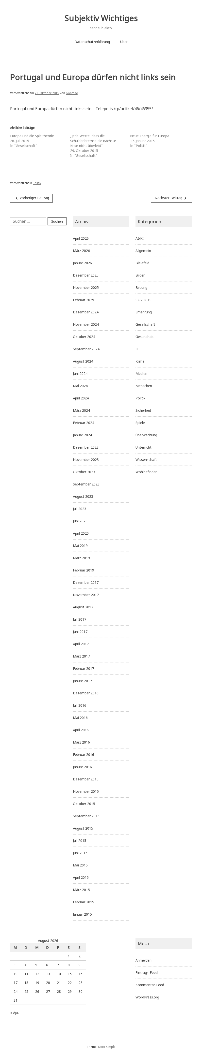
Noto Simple (107, 1047)
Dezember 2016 (86, 693)
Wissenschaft (146, 459)
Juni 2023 (80, 521)
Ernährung (143, 312)
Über (124, 41)
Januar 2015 (82, 914)
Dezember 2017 (86, 582)
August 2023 (83, 496)
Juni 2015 (80, 852)
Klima (139, 361)
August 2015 (83, 828)
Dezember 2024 (86, 312)
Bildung (141, 287)
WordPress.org (147, 997)
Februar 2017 (83, 668)
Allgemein (143, 250)
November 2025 (86, 287)
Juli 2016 (79, 705)
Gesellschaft (145, 324)
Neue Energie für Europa (149, 135)
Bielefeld (142, 263)
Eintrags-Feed (146, 972)
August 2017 (83, 607)
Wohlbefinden (146, 471)
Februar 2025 (83, 299)
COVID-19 (143, 299)
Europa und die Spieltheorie (32, 135)
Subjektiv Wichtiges (101, 18)
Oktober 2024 (84, 336)
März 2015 (81, 889)
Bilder (140, 275)
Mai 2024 (80, 385)
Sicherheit (143, 410)
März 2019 (81, 558)
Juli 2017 (79, 619)
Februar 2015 (83, 902)
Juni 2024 (80, 373)
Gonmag (72, 93)
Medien (141, 373)
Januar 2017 (82, 680)
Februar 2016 (83, 754)
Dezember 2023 (86, 447)
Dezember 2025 (86, 275)
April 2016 (81, 730)
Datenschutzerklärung (92, 41)
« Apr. (14, 1012)
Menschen (143, 385)
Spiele (140, 422)
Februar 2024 (83, 422)
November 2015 (86, 791)
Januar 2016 (82, 766)
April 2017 (81, 644)
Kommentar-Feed (149, 984)
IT (137, 349)
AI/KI (139, 238)
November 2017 (86, 594)
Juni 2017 (80, 631)
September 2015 (86, 816)
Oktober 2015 (84, 803)
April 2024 (81, 398)
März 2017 (81, 656)
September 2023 (86, 484)
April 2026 (81, 238)
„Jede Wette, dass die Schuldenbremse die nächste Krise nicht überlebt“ (93, 140)
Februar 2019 (83, 570)
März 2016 (81, 742)
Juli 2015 (79, 840)
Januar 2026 (82, 263)
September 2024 (86, 349)
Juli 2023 (79, 508)
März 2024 (81, 410)
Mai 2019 (80, 545)
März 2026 (81, 250)
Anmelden (143, 960)
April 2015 (81, 877)
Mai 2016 (80, 717)
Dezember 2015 (86, 779)
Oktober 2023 (84, 471)
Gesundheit (144, 336)
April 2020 (81, 533)
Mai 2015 (80, 865)
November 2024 (86, 324)
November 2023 (86, 459)
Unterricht (143, 447)
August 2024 (83, 361)
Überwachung (146, 435)
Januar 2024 (82, 435)
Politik (37, 183)
